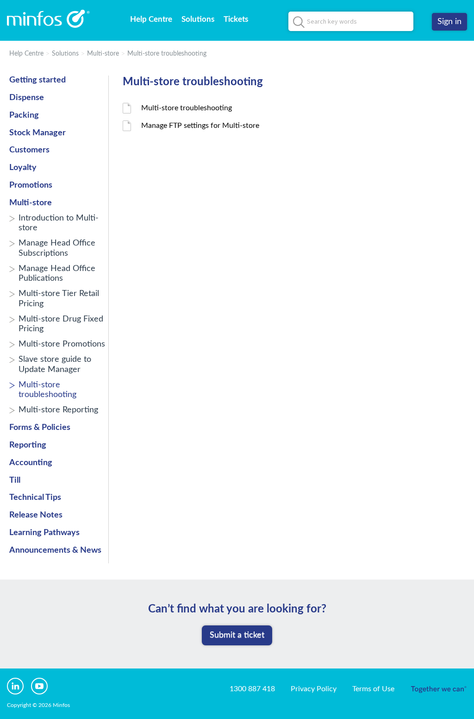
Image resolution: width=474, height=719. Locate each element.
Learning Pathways (44, 533)
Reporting (27, 445)
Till (14, 480)
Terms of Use (373, 689)
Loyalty (23, 168)
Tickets (236, 19)
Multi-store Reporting (58, 410)
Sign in (449, 22)
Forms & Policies (39, 427)
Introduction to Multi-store (59, 223)
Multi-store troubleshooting (166, 53)
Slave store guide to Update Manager (55, 364)
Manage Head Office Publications (57, 274)
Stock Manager (37, 133)
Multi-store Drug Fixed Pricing (61, 324)
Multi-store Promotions (62, 344)
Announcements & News (55, 550)
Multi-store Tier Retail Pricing (59, 299)
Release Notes (35, 515)
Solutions (197, 19)
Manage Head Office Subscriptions (57, 248)
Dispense (26, 98)
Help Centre (151, 19)
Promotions (30, 185)
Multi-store (103, 53)
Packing (24, 115)
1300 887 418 (252, 689)
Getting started (37, 80)
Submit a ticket (237, 635)
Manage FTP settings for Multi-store (200, 125)
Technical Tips (35, 497)
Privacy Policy (314, 689)
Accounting (30, 463)
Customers (29, 150)
